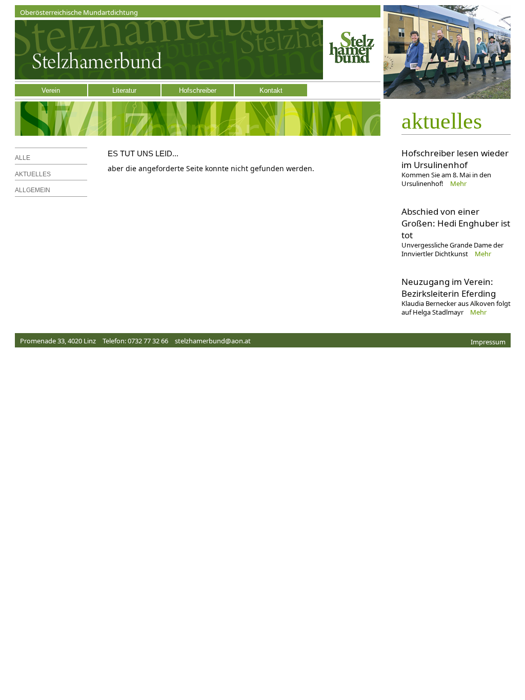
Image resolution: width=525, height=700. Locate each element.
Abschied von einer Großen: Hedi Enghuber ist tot (455, 223)
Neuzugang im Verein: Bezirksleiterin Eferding (448, 287)
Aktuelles (33, 174)
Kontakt (270, 90)
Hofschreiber (197, 90)
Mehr (458, 183)
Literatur (124, 90)
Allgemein (32, 190)
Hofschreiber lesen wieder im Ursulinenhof (455, 159)
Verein (51, 90)
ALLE (22, 157)
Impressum (488, 341)
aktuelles (441, 121)
